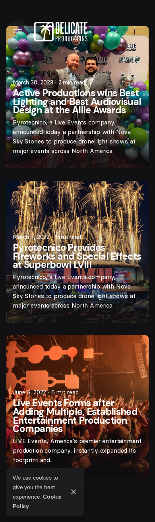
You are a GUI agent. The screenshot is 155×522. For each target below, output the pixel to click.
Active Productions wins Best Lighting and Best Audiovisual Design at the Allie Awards (77, 101)
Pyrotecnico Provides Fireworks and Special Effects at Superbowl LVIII (77, 256)
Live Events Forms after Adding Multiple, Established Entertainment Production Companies (75, 416)
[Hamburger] (17, 31)
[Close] (73, 492)
